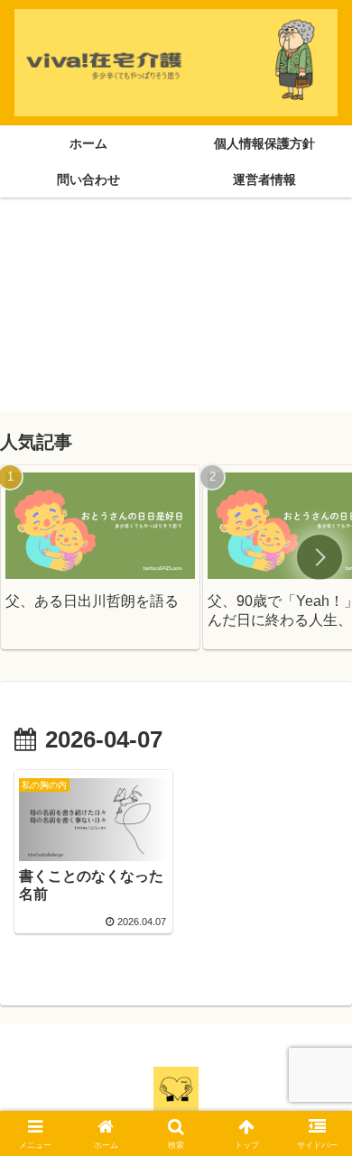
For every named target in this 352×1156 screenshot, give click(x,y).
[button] (319, 557)
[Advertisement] (176, 312)
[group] (100, 556)
